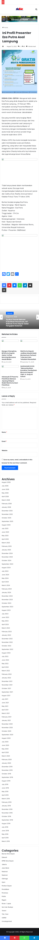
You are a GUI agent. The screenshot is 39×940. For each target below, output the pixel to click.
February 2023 (7, 631)
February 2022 (7, 674)
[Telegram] (25, 285)
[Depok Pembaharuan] (19, 9)
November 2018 (7, 813)
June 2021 (5, 702)
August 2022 (6, 653)
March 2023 (6, 628)
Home (6, 27)
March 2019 (6, 798)
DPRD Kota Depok (8, 861)
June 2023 (5, 617)
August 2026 (6, 482)
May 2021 (5, 706)
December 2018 (7, 809)
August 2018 (6, 823)
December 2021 (7, 681)
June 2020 (5, 745)
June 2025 (5, 532)
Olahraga (5, 878)
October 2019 (6, 774)
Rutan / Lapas (6, 903)
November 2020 (7, 727)
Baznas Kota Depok (8, 854)
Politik (4, 896)
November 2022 (7, 642)
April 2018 (5, 838)
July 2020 (5, 742)
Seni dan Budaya (7, 907)
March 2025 (6, 543)
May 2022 (5, 663)
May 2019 (5, 791)
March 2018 (6, 841)
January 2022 (6, 678)
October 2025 (6, 518)
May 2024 (5, 578)
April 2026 (5, 496)
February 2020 (7, 759)
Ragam (4, 900)
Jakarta (4, 864)
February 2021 (6, 717)
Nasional (10, 313)
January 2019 (6, 806)
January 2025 (6, 550)
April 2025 (5, 539)
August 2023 (6, 610)
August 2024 (6, 567)
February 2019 (6, 802)
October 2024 (6, 560)
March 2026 (6, 500)
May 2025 (5, 535)
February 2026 (7, 503)
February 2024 (7, 589)
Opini (3, 882)
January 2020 (6, 763)
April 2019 (5, 795)
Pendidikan (5, 889)
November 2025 (7, 514)
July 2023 (5, 614)
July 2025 (5, 528)
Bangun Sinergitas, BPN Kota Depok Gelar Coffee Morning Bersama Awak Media (9, 355)
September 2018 (7, 820)
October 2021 (6, 688)
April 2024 (5, 582)
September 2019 (7, 777)
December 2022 (7, 638)
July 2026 (5, 486)
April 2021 (5, 710)
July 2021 (5, 699)
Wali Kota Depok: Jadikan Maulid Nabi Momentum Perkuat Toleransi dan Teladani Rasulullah (28, 355)
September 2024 (7, 564)
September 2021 (7, 692)
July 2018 (5, 827)
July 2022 (5, 656)
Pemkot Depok (7, 886)
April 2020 (5, 752)
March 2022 (6, 670)
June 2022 (5, 660)
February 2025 (7, 546)
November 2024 (7, 557)
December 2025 (7, 511)
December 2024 (7, 553)
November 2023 (7, 599)
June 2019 (5, 788)
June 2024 (5, 575)
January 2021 (6, 720)
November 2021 (7, 685)
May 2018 (5, 834)
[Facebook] (4, 285)
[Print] (4, 290)
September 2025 (7, 521)
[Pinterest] (9, 285)
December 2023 (7, 596)
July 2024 (5, 571)
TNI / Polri (5, 914)
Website (4, 450)
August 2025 (6, 525)
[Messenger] (14, 285)
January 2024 (6, 592)
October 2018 (6, 816)
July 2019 (5, 784)
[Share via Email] (30, 285)
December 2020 (7, 724)
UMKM (4, 918)
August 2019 (6, 781)
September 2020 (7, 734)
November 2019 (7, 770)
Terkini (4, 910)
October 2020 (6, 731)
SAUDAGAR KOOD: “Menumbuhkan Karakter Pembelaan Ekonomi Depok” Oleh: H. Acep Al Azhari (28, 371)
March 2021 (6, 713)
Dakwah (4, 857)
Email (4, 441)
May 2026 (5, 493)
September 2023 (7, 606)
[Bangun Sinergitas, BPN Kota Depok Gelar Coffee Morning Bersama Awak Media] (10, 344)
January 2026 (6, 507)
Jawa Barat (5, 868)
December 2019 (7, 766)
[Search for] (36, 10)
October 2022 (6, 646)
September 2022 (7, 649)
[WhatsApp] (20, 285)
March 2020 (6, 756)
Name (4, 432)
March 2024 (6, 585)
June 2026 (5, 489)
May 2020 (5, 749)
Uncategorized (7, 921)
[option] (19, 317)
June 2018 (5, 830)
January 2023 (6, 635)
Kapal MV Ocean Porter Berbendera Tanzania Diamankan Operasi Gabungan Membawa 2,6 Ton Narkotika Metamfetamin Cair (19, 324)
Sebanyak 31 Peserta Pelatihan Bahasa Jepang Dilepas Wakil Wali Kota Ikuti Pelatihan (10, 381)
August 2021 (6, 695)
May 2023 (5, 621)
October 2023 (6, 603)
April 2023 (5, 624)
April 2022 (5, 667)
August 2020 (6, 738)
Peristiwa (5, 893)
